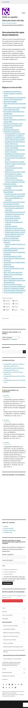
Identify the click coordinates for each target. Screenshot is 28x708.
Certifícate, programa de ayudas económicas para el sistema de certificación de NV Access (11, 664)
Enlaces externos (7, 672)
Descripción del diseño (10, 184)
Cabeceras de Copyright (10, 101)
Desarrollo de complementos (12, 131)
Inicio (3, 23)
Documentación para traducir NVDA (14, 206)
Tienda (4, 669)
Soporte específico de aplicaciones (13, 646)
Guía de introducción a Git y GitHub (15, 194)
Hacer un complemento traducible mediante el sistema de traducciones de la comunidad (15, 164)
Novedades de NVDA (9, 629)
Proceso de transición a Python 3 (13, 284)
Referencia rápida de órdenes (11, 632)
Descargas (5, 618)
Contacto (5, 679)
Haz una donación (7, 615)
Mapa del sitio (14, 694)
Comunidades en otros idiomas (12, 659)
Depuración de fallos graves (11, 129)
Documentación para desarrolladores (14, 655)
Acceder (6, 526)
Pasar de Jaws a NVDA (9, 639)
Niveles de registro (9, 266)
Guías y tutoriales (8, 643)
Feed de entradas (8, 528)
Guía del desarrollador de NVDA (12, 256)
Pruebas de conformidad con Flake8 (14, 288)
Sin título (6, 395)
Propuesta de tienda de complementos (14, 286)
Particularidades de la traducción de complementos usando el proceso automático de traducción (15, 214)
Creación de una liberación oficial (13, 123)
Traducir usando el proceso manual (15, 232)
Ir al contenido (5, 2)
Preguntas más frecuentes (10, 636)
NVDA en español (9, 17)
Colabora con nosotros (8, 676)
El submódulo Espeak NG (11, 250)
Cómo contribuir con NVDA (11, 109)
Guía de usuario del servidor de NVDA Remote (14, 651)
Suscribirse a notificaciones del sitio (12, 600)
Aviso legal (20, 694)
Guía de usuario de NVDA (10, 625)
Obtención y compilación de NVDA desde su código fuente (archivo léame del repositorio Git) (14, 280)
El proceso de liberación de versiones (14, 248)
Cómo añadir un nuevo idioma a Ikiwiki (15, 107)
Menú (23, 12)
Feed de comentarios (9, 530)
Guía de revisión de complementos (15, 196)
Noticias (4, 611)
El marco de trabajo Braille (11, 238)
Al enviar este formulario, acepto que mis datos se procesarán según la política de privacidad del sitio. (13, 579)
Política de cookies (6, 694)
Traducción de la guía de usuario (14, 228)
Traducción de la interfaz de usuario (15, 230)
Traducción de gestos (11, 226)
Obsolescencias (8, 276)
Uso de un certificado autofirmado (13, 292)
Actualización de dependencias (12, 91)
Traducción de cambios (11, 220)
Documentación (11, 23)
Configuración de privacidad (8, 696)
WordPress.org (8, 532)
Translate (14, 339)
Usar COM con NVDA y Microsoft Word (14, 290)
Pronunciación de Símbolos (13, 218)
